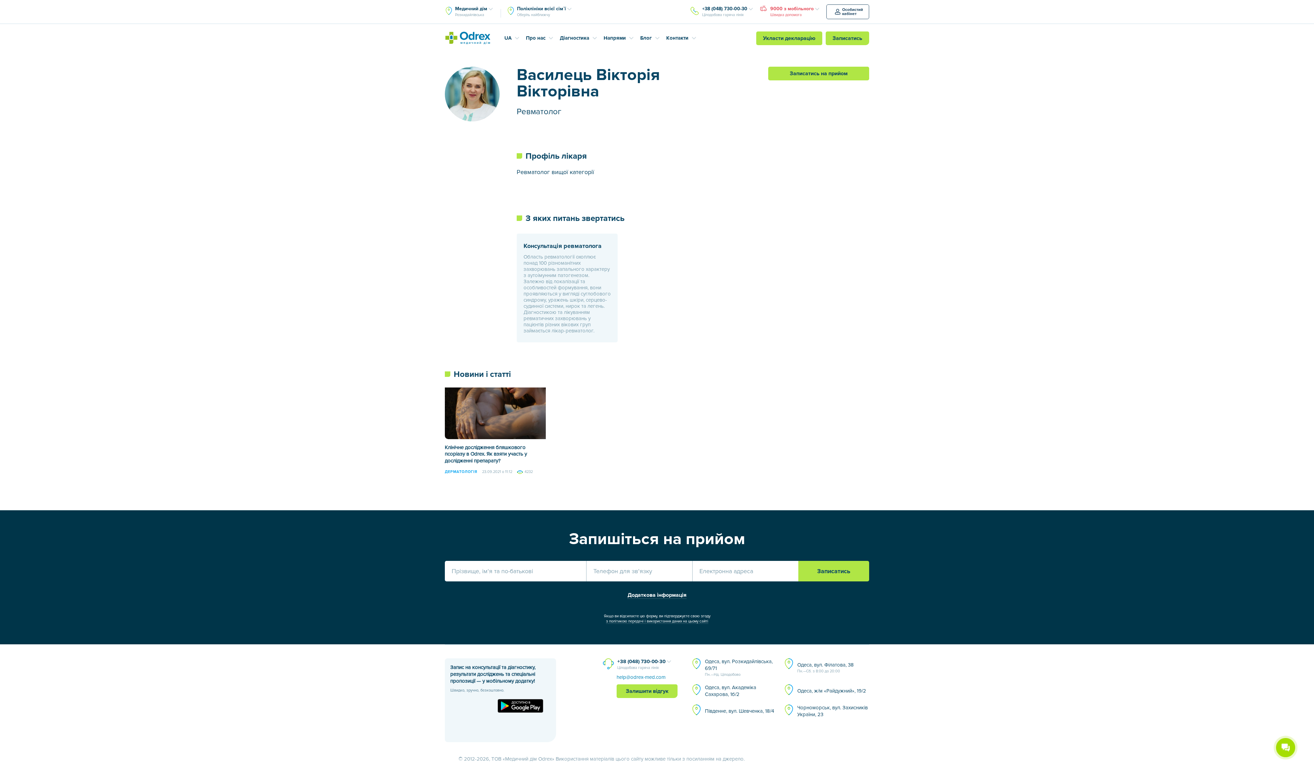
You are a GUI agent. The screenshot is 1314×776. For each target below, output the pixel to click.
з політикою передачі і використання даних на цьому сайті (657, 621)
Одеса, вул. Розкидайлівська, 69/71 (739, 667)
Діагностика (574, 38)
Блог (646, 38)
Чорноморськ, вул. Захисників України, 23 (832, 711)
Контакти (677, 38)
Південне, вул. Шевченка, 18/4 (739, 711)
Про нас (535, 38)
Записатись (847, 38)
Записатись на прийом (819, 73)
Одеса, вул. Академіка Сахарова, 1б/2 (730, 690)
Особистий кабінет (852, 11)
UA (508, 38)
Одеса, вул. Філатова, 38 (825, 667)
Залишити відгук (647, 691)
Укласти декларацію (789, 38)
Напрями (615, 38)
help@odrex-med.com (641, 677)
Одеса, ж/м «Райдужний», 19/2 (831, 691)
